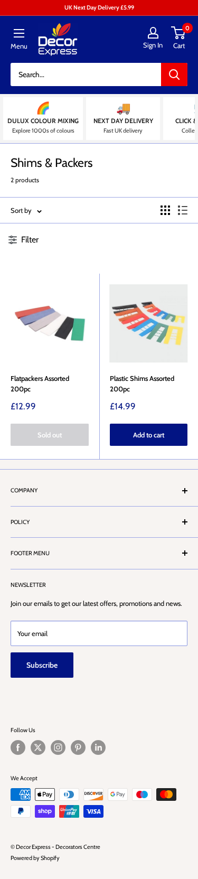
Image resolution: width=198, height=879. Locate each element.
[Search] (174, 74)
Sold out (49, 435)
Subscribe (42, 665)
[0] (178, 32)
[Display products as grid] (165, 210)
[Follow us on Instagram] (58, 747)
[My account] (153, 33)
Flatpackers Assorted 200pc (40, 383)
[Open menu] (19, 33)
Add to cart (148, 435)
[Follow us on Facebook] (18, 747)
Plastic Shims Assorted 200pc (142, 383)
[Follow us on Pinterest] (78, 747)
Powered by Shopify (35, 858)
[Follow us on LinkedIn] (98, 747)
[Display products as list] (182, 210)
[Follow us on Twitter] (38, 747)
